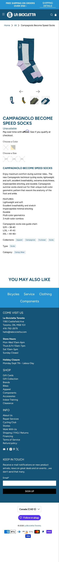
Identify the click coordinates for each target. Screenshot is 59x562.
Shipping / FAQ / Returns (15, 432)
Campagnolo (30, 240)
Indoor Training (10, 399)
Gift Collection (10, 378)
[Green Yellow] (13, 147)
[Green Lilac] (6, 147)
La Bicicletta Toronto (32, 525)
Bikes (5, 385)
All (15, 25)
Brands (6, 382)
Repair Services (11, 418)
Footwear (42, 240)
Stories (6, 425)
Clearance (8, 403)
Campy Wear (19, 252)
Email (6, 478)
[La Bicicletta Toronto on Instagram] (10, 449)
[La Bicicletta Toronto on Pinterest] (14, 449)
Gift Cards (8, 375)
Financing (8, 436)
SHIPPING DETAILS (48, 4)
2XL (21, 159)
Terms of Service (11, 439)
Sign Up (29, 491)
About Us (7, 415)
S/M (6, 159)
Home (7, 25)
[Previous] (21, 91)
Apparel (19, 240)
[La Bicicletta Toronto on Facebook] (7, 449)
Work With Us (10, 429)
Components (9, 392)
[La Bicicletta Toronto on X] (17, 449)
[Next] (38, 91)
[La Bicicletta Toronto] (27, 15)
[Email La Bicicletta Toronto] (4, 449)
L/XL (14, 159)
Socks (51, 240)
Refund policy (10, 443)
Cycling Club (9, 422)
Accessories (9, 396)
